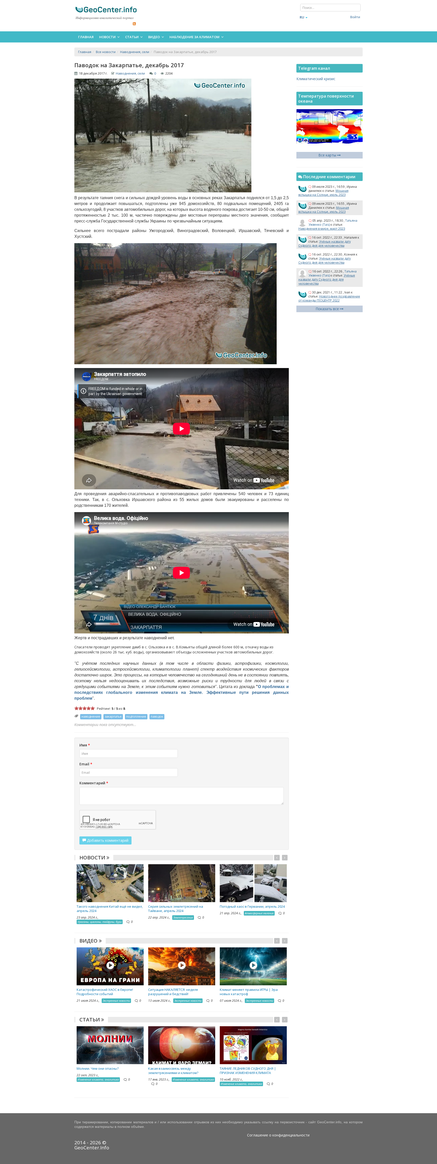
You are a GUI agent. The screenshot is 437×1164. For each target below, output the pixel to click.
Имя (84, 745)
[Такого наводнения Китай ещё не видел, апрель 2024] (110, 882)
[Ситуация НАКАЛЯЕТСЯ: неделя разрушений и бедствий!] (181, 966)
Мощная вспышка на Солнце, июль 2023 (323, 193)
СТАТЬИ (90, 1019)
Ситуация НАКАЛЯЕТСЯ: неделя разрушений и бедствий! (173, 991)
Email (85, 764)
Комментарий (93, 783)
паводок (157, 716)
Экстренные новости (116, 1000)
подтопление (136, 716)
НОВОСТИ (92, 857)
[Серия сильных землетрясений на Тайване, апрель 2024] (181, 882)
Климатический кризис (315, 78)
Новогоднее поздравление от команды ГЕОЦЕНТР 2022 (329, 298)
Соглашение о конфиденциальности (278, 1135)
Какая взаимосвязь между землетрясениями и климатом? (173, 1070)
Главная (86, 37)
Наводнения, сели (130, 73)
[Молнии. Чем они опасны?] (110, 1044)
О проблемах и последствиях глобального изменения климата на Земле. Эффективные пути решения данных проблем (181, 692)
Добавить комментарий (107, 840)
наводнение (90, 716)
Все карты (327, 155)
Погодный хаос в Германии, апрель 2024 (252, 906)
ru (302, 17)
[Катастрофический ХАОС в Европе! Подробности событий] (110, 966)
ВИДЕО (89, 940)
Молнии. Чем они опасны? (98, 1068)
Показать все (328, 308)
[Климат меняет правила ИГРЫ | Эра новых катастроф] (253, 966)
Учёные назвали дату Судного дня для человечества (324, 243)
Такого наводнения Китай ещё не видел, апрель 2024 (110, 908)
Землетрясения (183, 917)
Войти (355, 17)
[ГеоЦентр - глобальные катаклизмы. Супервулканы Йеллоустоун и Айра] (106, 9)
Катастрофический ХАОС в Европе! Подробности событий (105, 991)
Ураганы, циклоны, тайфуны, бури (100, 922)
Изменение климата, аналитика (98, 1079)
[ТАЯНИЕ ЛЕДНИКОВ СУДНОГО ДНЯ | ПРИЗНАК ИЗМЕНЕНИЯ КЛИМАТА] (253, 1044)
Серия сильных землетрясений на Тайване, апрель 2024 (175, 908)
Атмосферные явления (259, 913)
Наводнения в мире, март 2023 (321, 228)
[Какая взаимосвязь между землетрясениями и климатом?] (181, 1044)
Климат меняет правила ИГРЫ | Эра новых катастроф (249, 991)
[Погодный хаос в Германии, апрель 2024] (253, 882)
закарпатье (113, 716)
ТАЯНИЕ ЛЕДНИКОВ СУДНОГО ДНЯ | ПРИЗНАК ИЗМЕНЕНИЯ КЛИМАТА (248, 1070)
